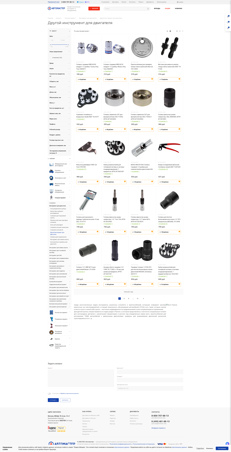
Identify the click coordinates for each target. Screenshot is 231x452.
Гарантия (113, 418)
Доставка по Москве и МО (90, 415)
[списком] (180, 31)
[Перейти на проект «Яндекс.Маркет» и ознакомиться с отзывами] (57, 429)
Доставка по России (89, 418)
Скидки (112, 421)
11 (137, 298)
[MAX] (227, 444)
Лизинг (84, 426)
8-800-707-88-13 (68, 2)
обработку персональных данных (69, 393)
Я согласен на (65, 393)
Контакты (156, 412)
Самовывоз (86, 421)
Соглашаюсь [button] (222, 448)
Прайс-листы (134, 418)
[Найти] (148, 9)
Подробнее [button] (200, 448)
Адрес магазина (54, 412)
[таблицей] (182, 31)
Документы (134, 411)
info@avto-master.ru (158, 428)
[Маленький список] (167, 31)
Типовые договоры (136, 424)
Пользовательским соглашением (144, 444)
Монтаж (112, 424)
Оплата (84, 424)
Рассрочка (85, 434)
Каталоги (133, 421)
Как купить (86, 411)
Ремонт (112, 415)
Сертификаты (134, 415)
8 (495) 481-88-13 (161, 422)
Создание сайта (173, 444)
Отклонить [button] (209, 448)
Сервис (113, 411)
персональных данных (122, 447)
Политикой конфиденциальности (120, 444)
